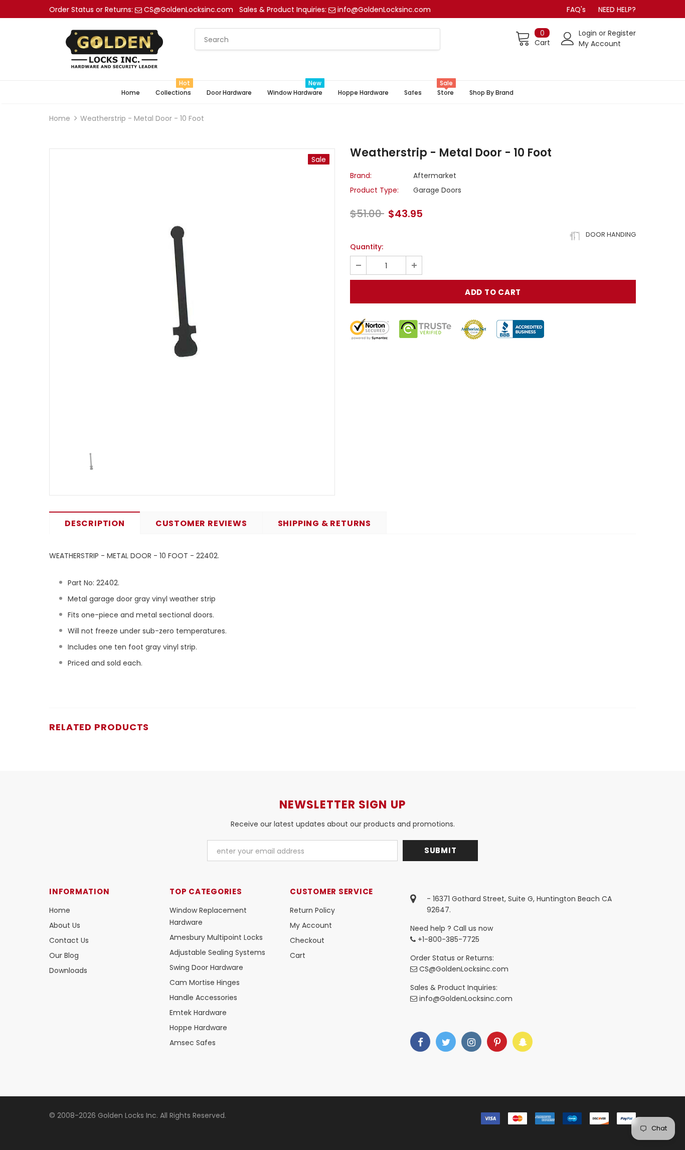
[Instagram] (471, 1042)
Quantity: (366, 247)
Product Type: (374, 190)
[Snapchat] (522, 1042)
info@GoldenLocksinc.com (384, 10)
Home (59, 118)
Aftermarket (434, 176)
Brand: (361, 176)
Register (622, 33)
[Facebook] (420, 1042)
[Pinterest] (497, 1042)
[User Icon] (568, 38)
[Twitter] (446, 1042)
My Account (600, 44)
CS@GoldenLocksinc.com (188, 10)
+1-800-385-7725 (447, 939)
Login (589, 33)
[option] (192, 291)
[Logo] (114, 49)
